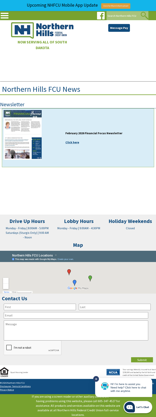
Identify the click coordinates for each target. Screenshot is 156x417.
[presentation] (33, 347)
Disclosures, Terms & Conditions (15, 386)
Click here (72, 142)
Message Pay (119, 28)
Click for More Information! (115, 5)
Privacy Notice (7, 389)
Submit (142, 360)
